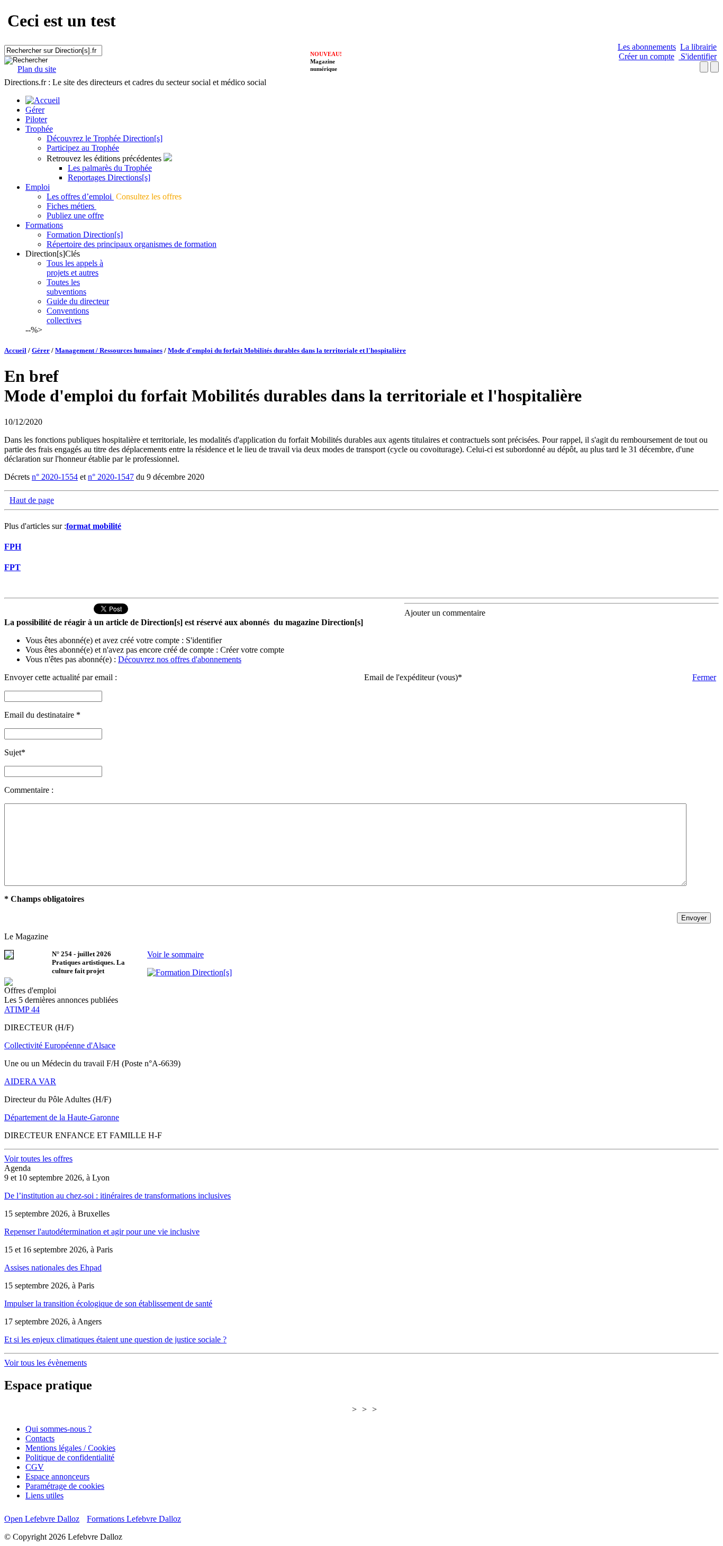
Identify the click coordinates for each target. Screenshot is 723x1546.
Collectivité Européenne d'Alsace (59, 1045)
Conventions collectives (68, 315)
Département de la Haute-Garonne (61, 1117)
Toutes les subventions (66, 287)
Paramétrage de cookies (64, 1485)
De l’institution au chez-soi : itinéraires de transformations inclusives (117, 1195)
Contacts (40, 1438)
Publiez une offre (75, 215)
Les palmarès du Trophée (110, 167)
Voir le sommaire (175, 954)
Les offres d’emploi (80, 196)
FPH (12, 546)
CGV (34, 1466)
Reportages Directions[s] (109, 177)
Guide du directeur (78, 301)
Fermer (704, 677)
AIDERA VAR (30, 1081)
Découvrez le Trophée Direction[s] (104, 138)
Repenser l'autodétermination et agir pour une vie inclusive (102, 1231)
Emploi (37, 186)
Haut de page (32, 500)
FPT (12, 567)
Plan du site (36, 69)
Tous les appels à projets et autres (75, 268)
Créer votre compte (252, 649)
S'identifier (698, 56)
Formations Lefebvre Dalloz (134, 1518)
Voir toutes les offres (38, 1158)
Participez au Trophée (83, 147)
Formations (44, 225)
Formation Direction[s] (85, 234)
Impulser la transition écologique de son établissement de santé (108, 1303)
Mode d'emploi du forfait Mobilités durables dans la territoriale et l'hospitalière (287, 350)
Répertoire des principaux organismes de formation (131, 244)
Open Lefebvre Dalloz (41, 1518)
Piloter (36, 119)
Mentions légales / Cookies (70, 1447)
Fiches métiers (71, 206)
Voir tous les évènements (45, 1362)
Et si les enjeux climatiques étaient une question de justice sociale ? (115, 1339)
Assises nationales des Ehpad (53, 1267)
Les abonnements (647, 46)
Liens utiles (44, 1495)
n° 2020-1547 (111, 476)
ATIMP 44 (22, 1009)
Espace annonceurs (57, 1476)
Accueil (15, 350)
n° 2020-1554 (55, 476)
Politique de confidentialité (69, 1457)
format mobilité (93, 526)
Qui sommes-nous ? (58, 1428)
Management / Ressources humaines (108, 350)
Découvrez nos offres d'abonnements (179, 659)
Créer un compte (646, 56)
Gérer (34, 109)
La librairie (698, 46)
